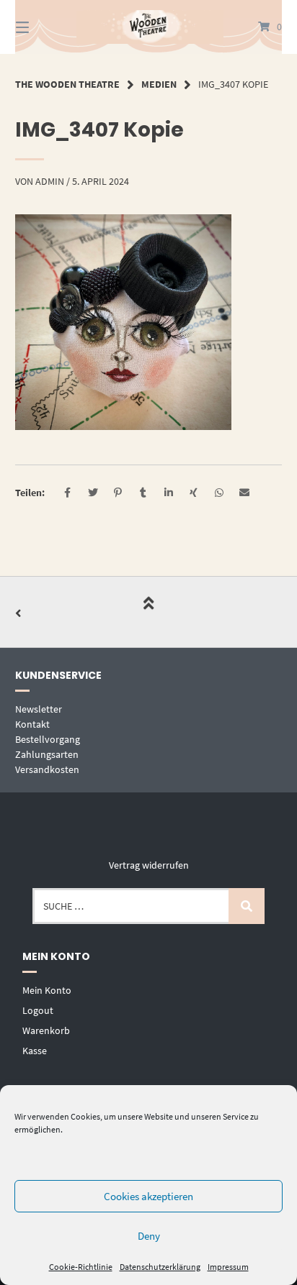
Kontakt (32, 724)
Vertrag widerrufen (149, 865)
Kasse (34, 1050)
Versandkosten (47, 769)
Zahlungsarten (47, 754)
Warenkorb (46, 1030)
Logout (37, 1010)
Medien (159, 84)
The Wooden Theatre (67, 84)
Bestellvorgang (47, 739)
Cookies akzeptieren (148, 1196)
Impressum (228, 1266)
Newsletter (38, 709)
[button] (67, 493)
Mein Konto (46, 990)
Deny (149, 1236)
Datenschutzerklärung (160, 1266)
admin (49, 181)
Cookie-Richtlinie (80, 1266)
